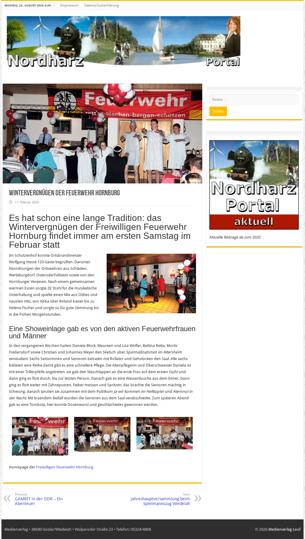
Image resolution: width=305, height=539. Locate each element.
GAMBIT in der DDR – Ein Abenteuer (39, 499)
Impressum (69, 5)
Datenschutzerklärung (101, 5)
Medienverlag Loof (284, 529)
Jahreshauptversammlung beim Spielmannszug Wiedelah (160, 499)
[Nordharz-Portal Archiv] (123, 42)
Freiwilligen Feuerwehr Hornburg (64, 467)
